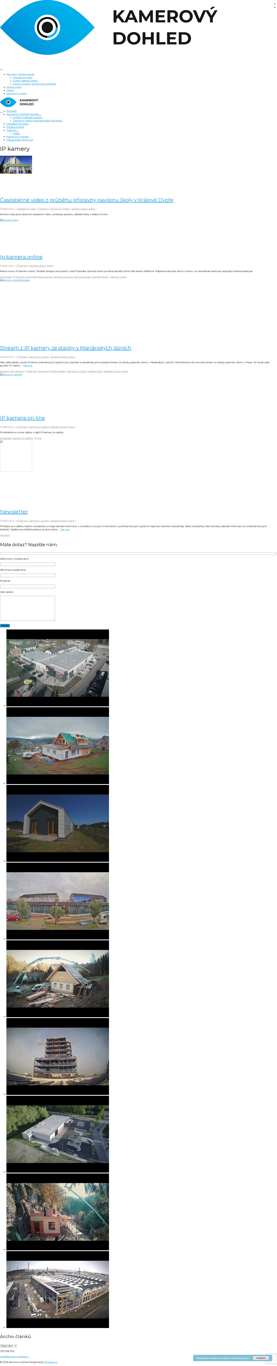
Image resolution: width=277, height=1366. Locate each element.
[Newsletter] (138, 472)
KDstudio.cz (51, 1362)
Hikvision (5, 535)
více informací (243, 1358)
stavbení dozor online (83, 208)
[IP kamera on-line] (138, 391)
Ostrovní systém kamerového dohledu (34, 84)
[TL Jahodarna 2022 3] (141, 901)
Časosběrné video (23, 77)
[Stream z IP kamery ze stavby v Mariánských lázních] (138, 309)
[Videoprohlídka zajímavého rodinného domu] (141, 824)
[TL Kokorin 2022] (141, 1212)
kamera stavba (83, 277)
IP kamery (43, 208)
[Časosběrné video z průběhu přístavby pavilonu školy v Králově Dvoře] (138, 174)
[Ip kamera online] (138, 234)
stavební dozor (100, 277)
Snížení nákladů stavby (25, 80)
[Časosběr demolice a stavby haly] (141, 1290)
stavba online (95, 371)
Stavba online (13, 87)
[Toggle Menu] (1, 69)
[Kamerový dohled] (138, 28)
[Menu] (1, 112)
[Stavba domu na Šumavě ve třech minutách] (141, 746)
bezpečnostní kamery (12, 371)
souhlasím (261, 1358)
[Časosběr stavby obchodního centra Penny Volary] (141, 668)
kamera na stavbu (63, 277)
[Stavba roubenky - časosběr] (141, 979)
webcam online (118, 277)
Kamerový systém (16, 93)
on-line (38, 438)
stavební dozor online (41, 265)
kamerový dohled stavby (52, 371)
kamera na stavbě (42, 277)
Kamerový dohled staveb (20, 74)
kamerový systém (60, 208)
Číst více (27, 365)
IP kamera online (22, 277)
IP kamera (6, 277)
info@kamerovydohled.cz (14, 1356)
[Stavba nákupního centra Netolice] (141, 1134)
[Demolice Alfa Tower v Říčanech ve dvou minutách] (141, 1057)
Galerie (10, 90)
